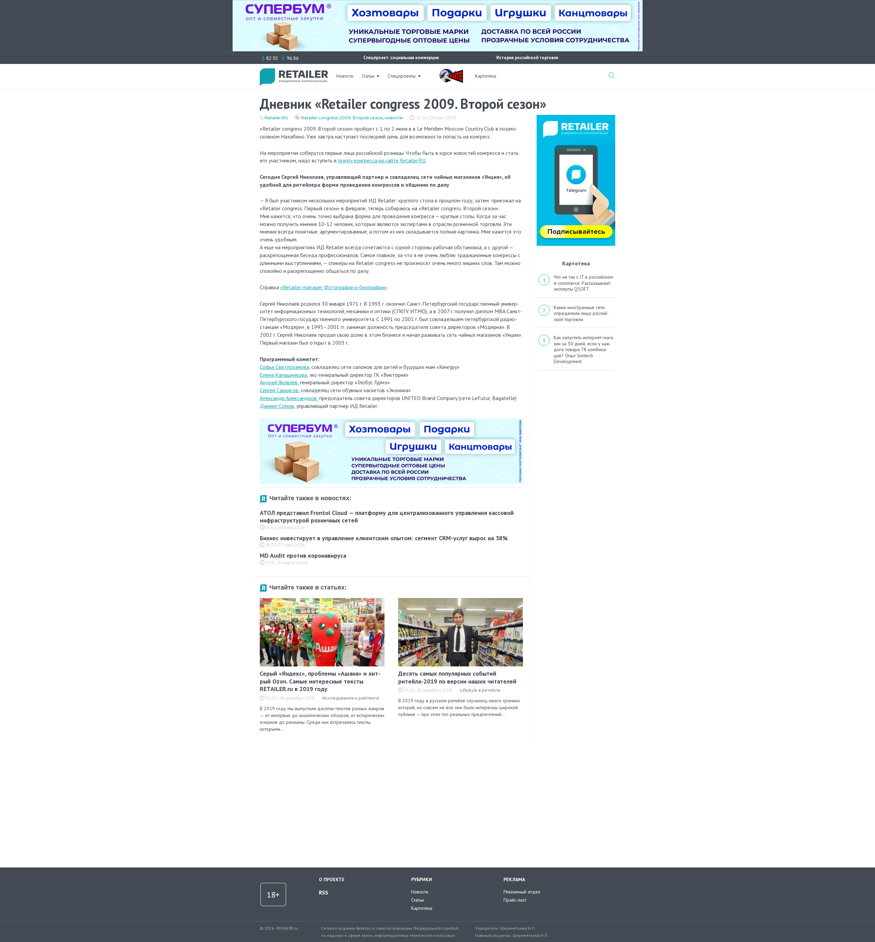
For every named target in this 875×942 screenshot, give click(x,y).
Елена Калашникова (283, 374)
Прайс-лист (514, 900)
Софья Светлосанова (284, 366)
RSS (323, 892)
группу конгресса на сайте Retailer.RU (382, 160)
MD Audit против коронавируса (303, 555)
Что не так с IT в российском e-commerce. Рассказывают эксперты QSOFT (583, 283)
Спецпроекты (402, 76)
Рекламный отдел (521, 892)
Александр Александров (288, 398)
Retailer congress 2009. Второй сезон (342, 117)
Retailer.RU (276, 117)
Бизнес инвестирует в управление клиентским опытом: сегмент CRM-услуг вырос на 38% (384, 538)
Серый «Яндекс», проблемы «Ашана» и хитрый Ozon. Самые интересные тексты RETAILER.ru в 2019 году (320, 681)
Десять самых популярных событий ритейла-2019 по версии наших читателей (457, 677)
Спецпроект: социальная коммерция (401, 58)
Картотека (485, 76)
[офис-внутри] (391, 421)
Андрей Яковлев (279, 382)
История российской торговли (527, 58)
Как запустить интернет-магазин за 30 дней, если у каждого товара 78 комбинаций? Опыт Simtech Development (584, 349)
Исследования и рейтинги (350, 698)
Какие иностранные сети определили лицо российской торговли (581, 313)
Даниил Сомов (277, 405)
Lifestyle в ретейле (480, 690)
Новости (344, 76)
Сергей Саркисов (279, 390)
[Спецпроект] (451, 72)
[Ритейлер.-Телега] (576, 117)
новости (394, 117)
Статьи (368, 76)
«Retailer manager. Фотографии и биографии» (333, 287)
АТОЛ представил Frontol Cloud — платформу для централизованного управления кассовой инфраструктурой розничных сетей (387, 517)
